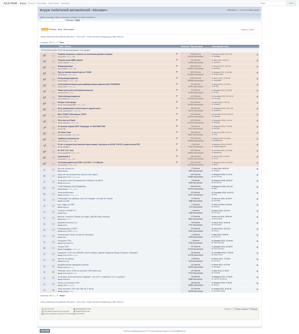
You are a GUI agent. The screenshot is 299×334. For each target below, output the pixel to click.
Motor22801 (67, 231)
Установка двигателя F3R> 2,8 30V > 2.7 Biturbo (80, 162)
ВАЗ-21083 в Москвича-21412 (72, 114)
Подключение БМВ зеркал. (70, 60)
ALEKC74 (217, 237)
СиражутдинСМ (220, 146)
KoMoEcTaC (218, 140)
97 (74, 75)
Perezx (216, 231)
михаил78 (66, 153)
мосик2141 (218, 182)
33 (75, 189)
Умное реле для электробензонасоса (75, 90)
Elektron (120, 37)
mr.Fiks (65, 93)
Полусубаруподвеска (68, 78)
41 (78, 153)
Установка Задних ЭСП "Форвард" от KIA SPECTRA (81, 126)
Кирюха (66, 291)
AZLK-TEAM (10, 3)
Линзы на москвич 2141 (68, 283)
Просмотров (197, 46)
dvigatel (217, 171)
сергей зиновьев (220, 279)
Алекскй (66, 123)
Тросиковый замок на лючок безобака (75, 234)
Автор (68, 46)
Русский (217, 98)
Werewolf (66, 279)
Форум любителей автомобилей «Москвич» (74, 9)
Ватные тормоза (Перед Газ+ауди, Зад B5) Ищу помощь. (84, 216)
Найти (291, 3)
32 (83, 105)
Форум (23, 3)
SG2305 (217, 122)
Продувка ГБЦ (64, 240)
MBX (114, 37)
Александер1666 (69, 105)
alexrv (65, 165)
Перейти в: (228, 309)
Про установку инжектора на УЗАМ (74, 72)
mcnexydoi (67, 135)
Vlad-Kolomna (68, 243)
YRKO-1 (66, 285)
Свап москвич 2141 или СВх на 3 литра (76, 289)
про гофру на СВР (66, 204)
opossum (217, 62)
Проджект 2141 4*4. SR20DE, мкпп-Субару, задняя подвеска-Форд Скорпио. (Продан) (98, 252)
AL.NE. (216, 86)
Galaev (65, 81)
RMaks (65, 171)
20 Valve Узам (64, 132)
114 (76, 81)
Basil (64, 75)
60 (73, 57)
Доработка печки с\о (67, 222)
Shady (65, 141)
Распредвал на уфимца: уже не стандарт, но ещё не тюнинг (85, 198)
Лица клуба (53, 3)
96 (75, 69)
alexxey (216, 285)
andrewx (66, 195)
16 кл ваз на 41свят (67, 120)
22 (77, 117)
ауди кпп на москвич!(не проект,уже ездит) (78, 174)
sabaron (66, 207)
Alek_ (65, 219)
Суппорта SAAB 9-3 (67, 210)
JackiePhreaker (219, 291)
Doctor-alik (218, 176)
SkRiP (65, 69)
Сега (215, 134)
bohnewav (67, 183)
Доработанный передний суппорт (73, 265)
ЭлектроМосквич (66, 192)
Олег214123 (67, 255)
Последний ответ (221, 46)
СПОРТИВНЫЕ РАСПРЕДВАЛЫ (72, 186)
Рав (64, 129)
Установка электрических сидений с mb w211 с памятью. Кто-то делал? (91, 277)
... (56, 42)
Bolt (64, 57)
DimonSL (66, 261)
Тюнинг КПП (63, 246)
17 (57, 42)
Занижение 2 (64, 156)
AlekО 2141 (67, 177)
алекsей (217, 68)
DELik (65, 225)
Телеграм (65, 3)
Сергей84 (217, 80)
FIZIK (65, 87)
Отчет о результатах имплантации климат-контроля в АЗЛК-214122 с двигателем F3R (99, 144)
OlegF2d (66, 63)
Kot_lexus (217, 213)
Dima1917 (217, 104)
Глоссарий (41, 3)
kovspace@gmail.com (178, 331)
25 (73, 159)
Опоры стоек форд (67, 102)
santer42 (217, 261)
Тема (61, 46)
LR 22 (216, 158)
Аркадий (217, 56)
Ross (215, 195)
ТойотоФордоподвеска (69, 96)
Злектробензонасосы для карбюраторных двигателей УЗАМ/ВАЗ (89, 84)
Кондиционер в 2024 (67, 228)
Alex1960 (66, 201)
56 (75, 141)
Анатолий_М (67, 273)
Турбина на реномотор (68, 138)
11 (76, 99)
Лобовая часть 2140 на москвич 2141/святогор (79, 270)
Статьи (31, 3)
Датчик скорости (66, 168)
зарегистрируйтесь (88, 17)
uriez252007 (67, 111)
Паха (65, 213)
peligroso (66, 267)
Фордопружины (65, 66)
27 (75, 165)
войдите (74, 17)
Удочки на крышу (66, 258)
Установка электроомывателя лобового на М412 (80, 180)
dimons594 (218, 219)
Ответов (185, 46)
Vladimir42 (218, 110)
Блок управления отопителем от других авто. (79, 108)
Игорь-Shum (218, 74)
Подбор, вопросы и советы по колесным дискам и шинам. (85, 54)
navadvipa (217, 225)
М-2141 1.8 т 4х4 (65, 150)
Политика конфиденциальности (135, 331)
